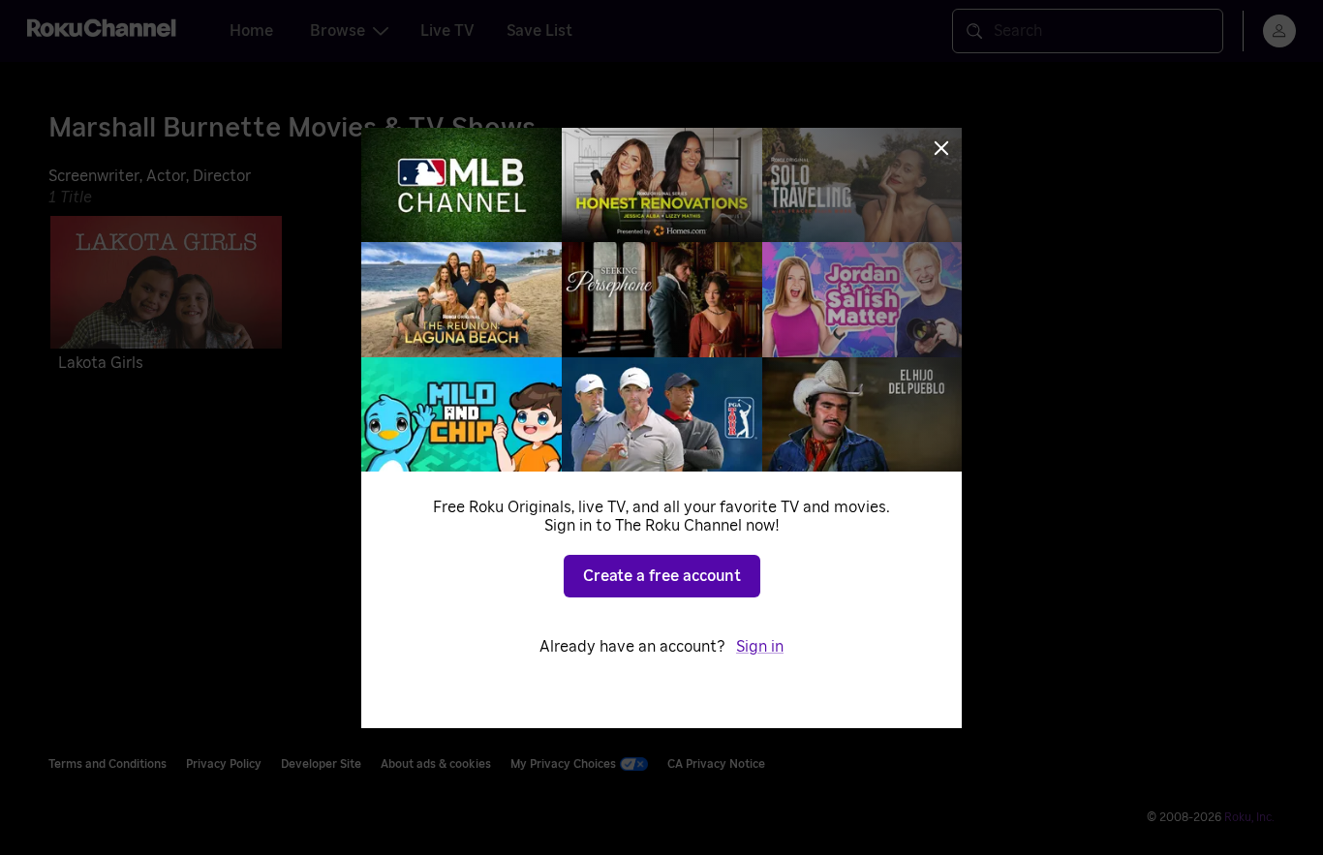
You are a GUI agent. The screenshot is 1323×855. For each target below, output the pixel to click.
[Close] (941, 148)
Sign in (760, 647)
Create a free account (662, 576)
